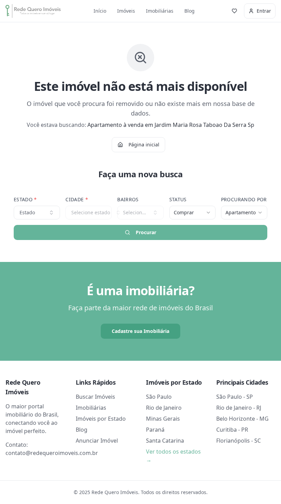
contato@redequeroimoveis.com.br (51, 453)
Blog (189, 11)
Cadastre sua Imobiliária (140, 331)
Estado (25, 199)
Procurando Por (244, 199)
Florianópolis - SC (238, 440)
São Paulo (159, 396)
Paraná (155, 429)
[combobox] (192, 212)
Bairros (127, 199)
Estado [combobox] (27, 212)
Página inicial (144, 144)
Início (100, 11)
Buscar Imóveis (95, 396)
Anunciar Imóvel (97, 440)
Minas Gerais (163, 418)
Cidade (76, 199)
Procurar (146, 232)
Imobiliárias (159, 11)
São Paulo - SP (234, 396)
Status (178, 199)
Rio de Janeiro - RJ (238, 407)
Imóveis (126, 11)
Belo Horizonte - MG (242, 418)
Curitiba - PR (232, 429)
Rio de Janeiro (164, 407)
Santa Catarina (165, 440)
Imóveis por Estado (101, 418)
